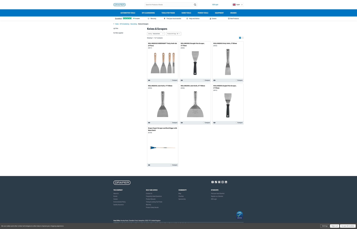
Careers (115, 199)
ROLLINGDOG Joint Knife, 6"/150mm (193, 86)
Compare (174, 80)
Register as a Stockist (217, 196)
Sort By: (150, 34)
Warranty (148, 205)
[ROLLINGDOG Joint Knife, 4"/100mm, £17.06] (162, 104)
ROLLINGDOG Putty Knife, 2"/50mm (225, 43)
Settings (325, 226)
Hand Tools (186, 13)
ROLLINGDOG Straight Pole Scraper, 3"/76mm (192, 44)
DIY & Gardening (148, 13)
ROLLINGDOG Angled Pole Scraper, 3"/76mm (224, 87)
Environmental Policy (119, 202)
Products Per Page (171, 34)
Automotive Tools (127, 13)
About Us (116, 193)
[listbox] (158, 33)
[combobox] (238, 5)
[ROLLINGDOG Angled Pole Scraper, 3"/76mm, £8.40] (228, 105)
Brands (233, 13)
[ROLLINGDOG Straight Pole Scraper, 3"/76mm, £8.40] (195, 63)
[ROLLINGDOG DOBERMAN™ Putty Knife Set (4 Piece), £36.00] (162, 63)
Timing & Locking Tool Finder (154, 202)
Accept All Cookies (347, 226)
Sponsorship (182, 199)
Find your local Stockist (217, 193)
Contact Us (149, 193)
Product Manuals (151, 199)
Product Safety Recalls (152, 207)
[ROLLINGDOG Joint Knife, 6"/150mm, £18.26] (195, 104)
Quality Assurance (118, 205)
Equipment (219, 13)
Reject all (335, 226)
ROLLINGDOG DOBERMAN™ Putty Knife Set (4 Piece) (162, 44)
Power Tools (203, 13)
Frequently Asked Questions (154, 196)
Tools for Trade (168, 13)
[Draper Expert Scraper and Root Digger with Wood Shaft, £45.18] (162, 147)
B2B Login (215, 5)
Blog (179, 193)
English (238, 4)
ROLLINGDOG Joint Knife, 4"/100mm (160, 86)
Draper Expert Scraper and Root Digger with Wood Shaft (162, 129)
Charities (181, 196)
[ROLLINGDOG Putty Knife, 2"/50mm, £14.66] (228, 62)
